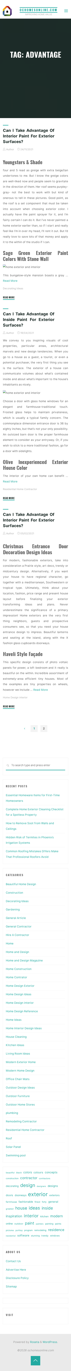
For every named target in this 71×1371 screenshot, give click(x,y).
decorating (12, 1186)
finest (37, 1202)
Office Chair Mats (17, 1079)
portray (19, 1230)
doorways (20, 1195)
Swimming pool (16, 1155)
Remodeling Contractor (21, 1121)
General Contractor (18, 926)
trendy (44, 1235)
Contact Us (13, 1261)
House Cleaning (16, 1036)
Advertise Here (16, 1269)
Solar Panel (13, 1147)
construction (12, 1178)
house (21, 1208)
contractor (28, 1178)
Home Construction (18, 969)
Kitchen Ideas (15, 1045)
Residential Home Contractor (20, 489)
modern (56, 1216)
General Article (16, 918)
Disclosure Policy (17, 1278)
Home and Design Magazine (24, 960)
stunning (35, 1235)
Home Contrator (16, 977)
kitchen (44, 1216)
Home (9, 943)
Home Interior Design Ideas (24, 1028)
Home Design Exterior (20, 985)
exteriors (54, 1195)
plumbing (12, 1113)
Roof (9, 1138)
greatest (10, 1209)
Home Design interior (15, 697)
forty (44, 1202)
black (19, 1172)
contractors (44, 1178)
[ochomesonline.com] (7, 10)
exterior (38, 1194)
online (9, 1223)
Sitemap (11, 1286)
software (23, 1235)
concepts (51, 1172)
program (28, 1230)
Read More (10, 280)
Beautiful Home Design (21, 884)
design (27, 1185)
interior (31, 1215)
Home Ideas (13, 1019)
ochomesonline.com (38, 10)
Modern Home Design (20, 1070)
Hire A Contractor (17, 935)
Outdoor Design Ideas (20, 1087)
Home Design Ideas (18, 994)
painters (40, 1224)
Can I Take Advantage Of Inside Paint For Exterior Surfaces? (28, 319)
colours (38, 1172)
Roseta (34, 1342)
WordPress (50, 1342)
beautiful (10, 1172)
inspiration (14, 1216)
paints (58, 1223)
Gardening (13, 909)
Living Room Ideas (18, 1053)
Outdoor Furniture (18, 1096)
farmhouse (11, 1201)
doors (9, 1195)
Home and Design (17, 952)
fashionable (26, 1201)
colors (27, 1172)
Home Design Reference (22, 1011)
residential (11, 1236)
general (53, 1201)
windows (55, 1235)
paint (29, 1223)
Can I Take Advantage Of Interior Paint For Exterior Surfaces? (28, 136)
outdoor (18, 1223)
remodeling (40, 1230)
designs (53, 1186)
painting (49, 1223)
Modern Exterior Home (21, 1062)
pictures (10, 1230)
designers (41, 1186)
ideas (34, 1208)
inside (47, 1208)
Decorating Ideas (13, 288)
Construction (14, 892)
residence (56, 1230)
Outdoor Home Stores (20, 1104)
